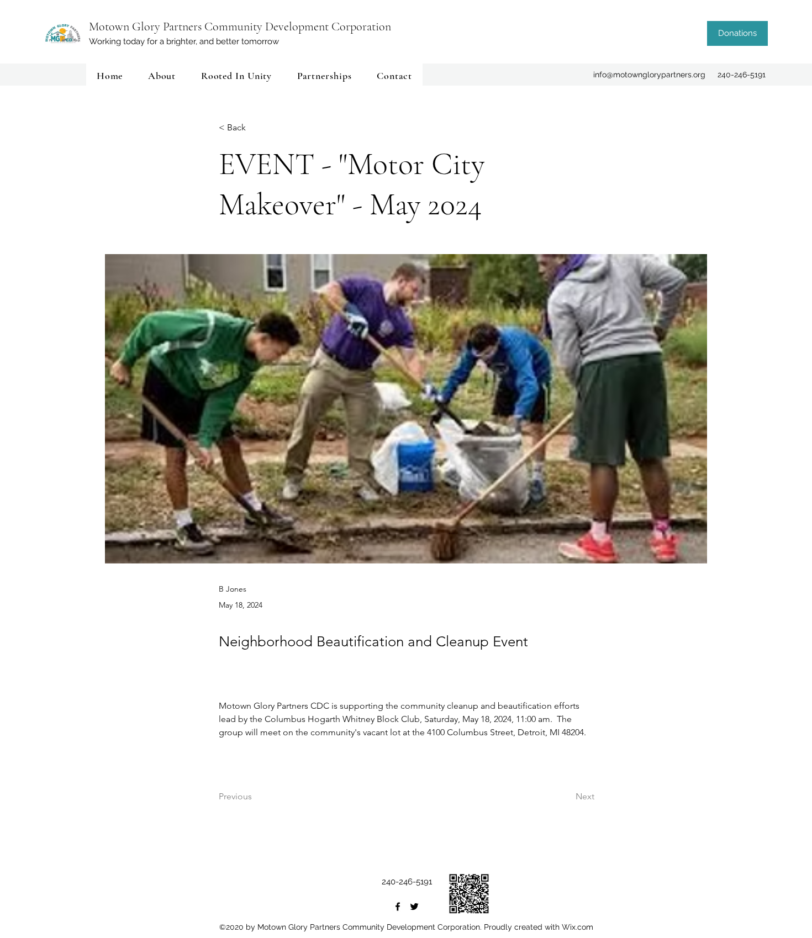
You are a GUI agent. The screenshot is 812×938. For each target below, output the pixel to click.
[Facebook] (397, 906)
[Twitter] (414, 906)
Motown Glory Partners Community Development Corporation (240, 26)
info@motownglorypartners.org (649, 74)
